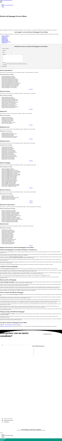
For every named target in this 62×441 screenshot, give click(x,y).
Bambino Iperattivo (5, 39)
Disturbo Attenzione (5, 36)
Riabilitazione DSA (5, 38)
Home (3, 4)
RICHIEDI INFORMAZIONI (8, 420)
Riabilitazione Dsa (37, 348)
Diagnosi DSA (4, 37)
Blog (2, 436)
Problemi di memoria (37, 352)
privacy (26, 63)
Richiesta (4, 54)
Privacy (4, 62)
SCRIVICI (31, 89)
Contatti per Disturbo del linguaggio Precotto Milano (13, 324)
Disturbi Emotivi (4, 42)
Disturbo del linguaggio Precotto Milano (6, 326)
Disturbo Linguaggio (5, 40)
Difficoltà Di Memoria (37, 354)
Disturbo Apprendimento (6, 35)
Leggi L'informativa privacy (25, 429)
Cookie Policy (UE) (33, 429)
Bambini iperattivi (37, 351)
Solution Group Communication (37, 430)
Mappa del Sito (38, 429)
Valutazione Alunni (37, 349)
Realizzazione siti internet (28, 430)
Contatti (3, 6)
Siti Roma (43, 430)
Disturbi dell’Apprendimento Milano (7, 5)
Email (4, 52)
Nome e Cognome (6, 48)
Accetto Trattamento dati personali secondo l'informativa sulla (16, 63)
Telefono (4, 50)
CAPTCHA (4, 64)
